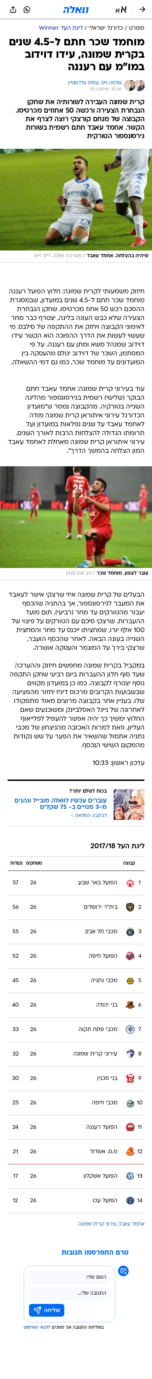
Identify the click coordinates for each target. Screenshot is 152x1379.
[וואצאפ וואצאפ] (26, 9)
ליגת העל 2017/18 (117, 846)
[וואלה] (76, 9)
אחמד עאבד (132, 1224)
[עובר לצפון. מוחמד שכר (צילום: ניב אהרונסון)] (76, 523)
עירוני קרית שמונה (97, 1224)
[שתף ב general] (13, 9)
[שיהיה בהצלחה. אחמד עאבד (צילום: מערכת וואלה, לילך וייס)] (76, 206)
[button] (121, 9)
